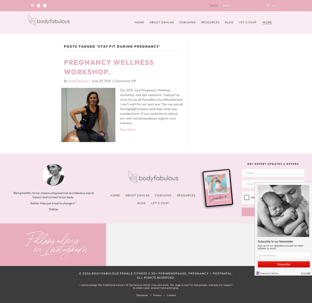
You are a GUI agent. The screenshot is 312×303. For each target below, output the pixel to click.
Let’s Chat (248, 22)
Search (213, 5)
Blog (229, 22)
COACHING (187, 22)
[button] (272, 5)
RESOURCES (210, 22)
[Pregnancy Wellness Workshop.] (88, 114)
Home (139, 22)
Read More (127, 129)
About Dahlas (162, 22)
